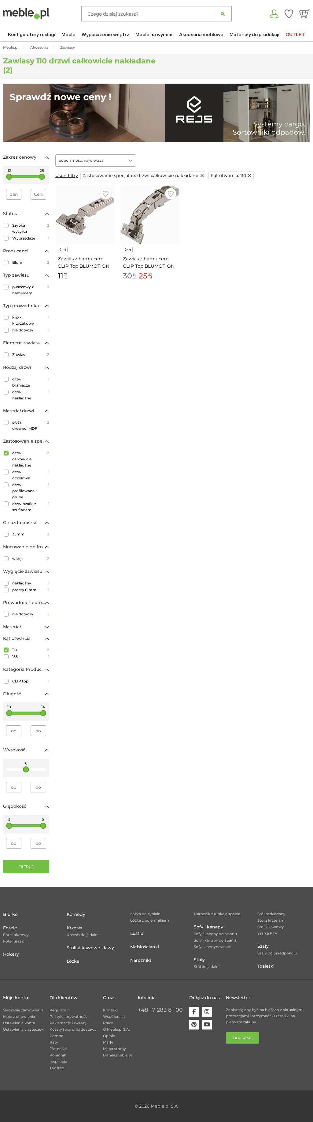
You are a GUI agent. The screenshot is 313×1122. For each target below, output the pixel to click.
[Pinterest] (194, 1024)
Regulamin (60, 1010)
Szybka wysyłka (30, 228)
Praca (108, 1023)
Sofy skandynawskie (212, 946)
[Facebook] (194, 1012)
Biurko (10, 914)
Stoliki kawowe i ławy (90, 947)
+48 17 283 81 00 (160, 1010)
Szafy (263, 946)
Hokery (11, 954)
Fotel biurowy (16, 934)
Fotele (10, 928)
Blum (30, 262)
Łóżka (73, 961)
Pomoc (56, 1035)
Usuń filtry (66, 175)
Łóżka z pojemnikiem (149, 920)
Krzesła (74, 928)
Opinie (109, 1035)
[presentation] (12, 113)
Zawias (30, 354)
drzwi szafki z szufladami (30, 506)
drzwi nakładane (30, 395)
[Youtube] (207, 1024)
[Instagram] (207, 1012)
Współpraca (114, 1016)
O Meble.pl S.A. (116, 1029)
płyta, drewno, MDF (30, 425)
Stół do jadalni (206, 966)
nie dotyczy (30, 330)
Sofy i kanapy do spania (215, 940)
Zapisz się (242, 1038)
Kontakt (110, 1010)
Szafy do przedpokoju (277, 953)
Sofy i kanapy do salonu (215, 933)
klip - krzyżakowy (30, 320)
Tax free (57, 1068)
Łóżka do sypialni (145, 914)
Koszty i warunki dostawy (73, 1029)
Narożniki (140, 960)
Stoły (199, 959)
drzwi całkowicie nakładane (30, 459)
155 (30, 656)
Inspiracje (58, 1061)
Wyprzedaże (30, 238)
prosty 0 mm (30, 589)
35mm (30, 534)
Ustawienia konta (19, 1023)
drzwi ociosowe (30, 475)
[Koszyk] (304, 13)
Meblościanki (144, 947)
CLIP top (30, 681)
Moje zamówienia (19, 1016)
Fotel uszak (13, 941)
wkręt (30, 558)
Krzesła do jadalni (82, 934)
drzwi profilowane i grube (30, 490)
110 (30, 650)
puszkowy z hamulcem (30, 290)
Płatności (58, 1048)
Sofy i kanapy (208, 927)
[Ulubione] (289, 13)
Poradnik (58, 1055)
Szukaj (222, 13)
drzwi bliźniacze (30, 382)
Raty (54, 1042)
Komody (76, 914)
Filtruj (26, 866)
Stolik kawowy (270, 926)
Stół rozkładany (271, 914)
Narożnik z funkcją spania (217, 914)
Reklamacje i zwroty (68, 1023)
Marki (108, 1042)
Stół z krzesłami (271, 920)
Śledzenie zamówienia (23, 1010)
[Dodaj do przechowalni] (105, 193)
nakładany (30, 583)
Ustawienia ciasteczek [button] (23, 1029)
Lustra (136, 933)
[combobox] (95, 160)
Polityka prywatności (69, 1016)
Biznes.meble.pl (117, 1055)
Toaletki (265, 966)
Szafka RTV (267, 933)
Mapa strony (114, 1048)
